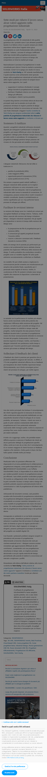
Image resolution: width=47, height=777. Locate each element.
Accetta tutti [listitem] (9, 773)
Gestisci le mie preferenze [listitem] (15, 766)
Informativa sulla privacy (15, 757)
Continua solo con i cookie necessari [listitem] (16, 722)
